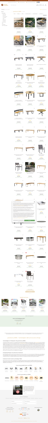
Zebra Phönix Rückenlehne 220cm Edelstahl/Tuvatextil (30, 227)
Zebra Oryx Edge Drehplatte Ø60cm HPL (41, 227)
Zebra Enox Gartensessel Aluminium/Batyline (30, 281)
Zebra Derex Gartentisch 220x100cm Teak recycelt (30, 137)
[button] (46, 304)
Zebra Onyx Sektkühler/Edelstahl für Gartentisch (30, 245)
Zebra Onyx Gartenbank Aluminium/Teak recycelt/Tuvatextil (18, 118)
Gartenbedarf (3, 24)
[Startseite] (4, 5)
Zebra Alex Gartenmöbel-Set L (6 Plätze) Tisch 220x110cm (41, 28)
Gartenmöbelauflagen (4, 25)
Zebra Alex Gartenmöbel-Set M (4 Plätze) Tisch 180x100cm (30, 46)
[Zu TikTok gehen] (27, 418)
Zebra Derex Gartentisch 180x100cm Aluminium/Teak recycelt (18, 190)
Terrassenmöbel (28, 398)
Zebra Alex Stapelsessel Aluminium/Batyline (41, 155)
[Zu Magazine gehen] (19, 418)
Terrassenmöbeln (37, 342)
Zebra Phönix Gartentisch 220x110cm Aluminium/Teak (41, 46)
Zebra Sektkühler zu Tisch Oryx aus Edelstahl (18, 263)
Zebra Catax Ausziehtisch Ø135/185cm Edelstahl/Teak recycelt (30, 82)
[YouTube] (28, 418)
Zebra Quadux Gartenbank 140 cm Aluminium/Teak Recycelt (30, 155)
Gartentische (4, 15)
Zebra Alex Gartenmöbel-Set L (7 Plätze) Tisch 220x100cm (30, 28)
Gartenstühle (4, 14)
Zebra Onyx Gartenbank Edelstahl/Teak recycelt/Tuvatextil (18, 100)
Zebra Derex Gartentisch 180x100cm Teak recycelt (41, 173)
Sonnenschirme (40, 398)
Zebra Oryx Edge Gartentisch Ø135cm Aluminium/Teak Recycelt (41, 118)
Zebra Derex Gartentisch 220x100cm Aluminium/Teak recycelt (41, 137)
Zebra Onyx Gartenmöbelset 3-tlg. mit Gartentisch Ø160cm (18, 28)
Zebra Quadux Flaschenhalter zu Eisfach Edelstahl (19, 281)
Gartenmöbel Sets (5, 16)
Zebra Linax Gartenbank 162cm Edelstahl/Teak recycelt (30, 263)
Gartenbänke (32, 398)
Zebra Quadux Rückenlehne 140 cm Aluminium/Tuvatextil (18, 245)
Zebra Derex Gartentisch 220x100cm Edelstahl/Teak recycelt (18, 155)
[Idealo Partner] (38, 2)
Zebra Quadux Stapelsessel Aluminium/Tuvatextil (18, 173)
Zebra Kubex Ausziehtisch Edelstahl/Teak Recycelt (41, 82)
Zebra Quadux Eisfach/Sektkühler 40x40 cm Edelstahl (41, 209)
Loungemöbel (4, 17)
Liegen (3, 18)
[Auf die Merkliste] (22, 18)
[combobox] (45, 15)
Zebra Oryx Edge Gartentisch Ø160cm (41, 64)
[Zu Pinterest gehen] (25, 418)
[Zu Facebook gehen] (23, 418)
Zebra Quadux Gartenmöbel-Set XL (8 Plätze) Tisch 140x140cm (18, 46)
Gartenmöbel (3, 13)
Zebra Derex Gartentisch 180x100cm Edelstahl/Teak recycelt (41, 190)
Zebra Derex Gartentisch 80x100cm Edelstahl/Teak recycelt (41, 245)
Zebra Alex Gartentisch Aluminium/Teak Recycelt (19, 82)
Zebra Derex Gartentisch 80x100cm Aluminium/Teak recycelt (18, 227)
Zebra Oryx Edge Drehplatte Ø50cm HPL (41, 263)
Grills (2, 23)
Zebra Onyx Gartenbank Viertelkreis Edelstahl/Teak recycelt (30, 190)
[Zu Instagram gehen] (21, 418)
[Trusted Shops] (37, 2)
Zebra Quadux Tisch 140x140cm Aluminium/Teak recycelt (41, 100)
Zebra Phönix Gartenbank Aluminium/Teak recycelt (18, 65)
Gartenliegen (36, 398)
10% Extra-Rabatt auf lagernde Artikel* (23, 0)
